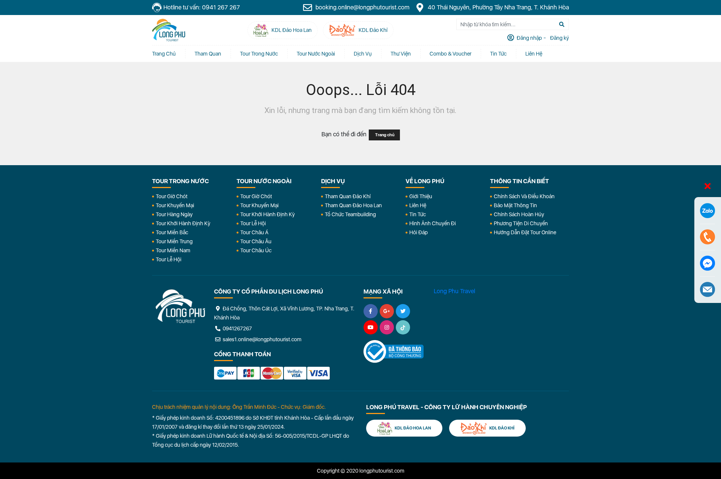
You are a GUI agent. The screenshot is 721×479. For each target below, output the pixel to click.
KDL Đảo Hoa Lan (412, 428)
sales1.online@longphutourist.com (262, 339)
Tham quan (208, 54)
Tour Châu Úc (256, 250)
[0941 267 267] (707, 237)
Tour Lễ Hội (168, 259)
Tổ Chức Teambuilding (350, 214)
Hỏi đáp (418, 232)
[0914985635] (707, 289)
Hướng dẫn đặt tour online (525, 232)
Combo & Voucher (450, 54)
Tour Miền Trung (174, 241)
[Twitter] (403, 311)
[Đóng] (707, 186)
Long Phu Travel (454, 291)
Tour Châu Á (254, 232)
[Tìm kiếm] (562, 24)
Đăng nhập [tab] (529, 38)
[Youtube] (371, 327)
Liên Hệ (533, 54)
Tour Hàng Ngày (174, 214)
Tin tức (498, 54)
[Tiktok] (403, 327)
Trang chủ (164, 54)
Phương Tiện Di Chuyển (521, 223)
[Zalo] (707, 210)
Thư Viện (401, 54)
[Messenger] (707, 263)
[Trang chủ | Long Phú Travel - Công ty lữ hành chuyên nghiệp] (168, 30)
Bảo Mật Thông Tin (515, 205)
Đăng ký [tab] (559, 38)
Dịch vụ (363, 54)
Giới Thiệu (420, 196)
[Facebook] (371, 311)
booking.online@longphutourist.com (361, 7)
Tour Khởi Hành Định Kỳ (183, 223)
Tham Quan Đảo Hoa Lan (353, 205)
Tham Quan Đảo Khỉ (348, 196)
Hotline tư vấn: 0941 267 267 (201, 7)
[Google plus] (387, 311)
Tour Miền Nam (173, 250)
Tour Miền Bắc (172, 232)
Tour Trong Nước (259, 54)
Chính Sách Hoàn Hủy (519, 214)
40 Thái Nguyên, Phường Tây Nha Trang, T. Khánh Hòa (497, 7)
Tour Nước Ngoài (316, 54)
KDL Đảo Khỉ (501, 428)
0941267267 (237, 328)
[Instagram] (387, 327)
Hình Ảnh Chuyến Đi (432, 223)
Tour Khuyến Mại (175, 205)
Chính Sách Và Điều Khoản (524, 196)
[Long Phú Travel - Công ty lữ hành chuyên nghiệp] (180, 306)
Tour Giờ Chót (171, 196)
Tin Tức (417, 214)
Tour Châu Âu (256, 241)
